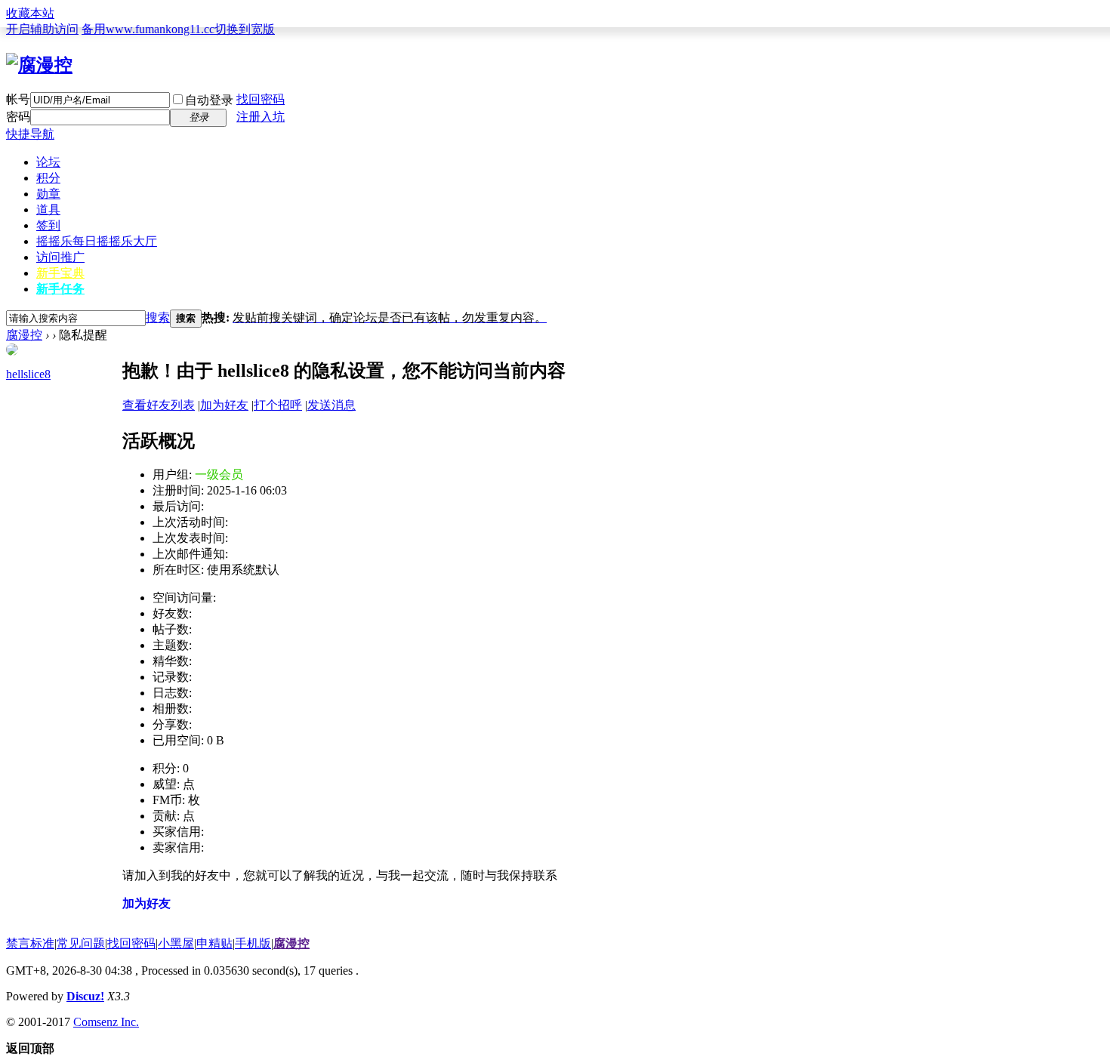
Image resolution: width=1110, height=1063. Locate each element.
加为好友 (224, 405)
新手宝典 (60, 273)
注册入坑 (260, 116)
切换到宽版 (244, 29)
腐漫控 (24, 334)
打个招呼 (278, 405)
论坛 (48, 162)
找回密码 (260, 99)
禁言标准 (30, 943)
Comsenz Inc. (106, 1021)
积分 (48, 177)
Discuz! (85, 996)
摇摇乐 (96, 241)
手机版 (253, 943)
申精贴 (214, 943)
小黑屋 (176, 943)
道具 (48, 209)
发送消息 (331, 405)
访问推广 (60, 257)
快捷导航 (30, 134)
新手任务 (60, 288)
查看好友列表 (158, 405)
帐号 (18, 99)
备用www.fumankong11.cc (148, 29)
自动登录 (209, 100)
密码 (18, 116)
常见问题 (81, 943)
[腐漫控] (39, 65)
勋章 (48, 193)
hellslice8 (28, 374)
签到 (48, 225)
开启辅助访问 (42, 29)
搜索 (158, 317)
